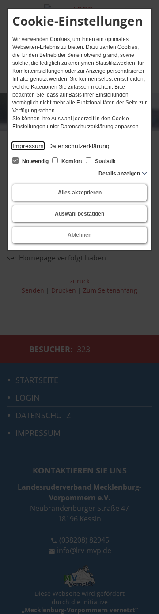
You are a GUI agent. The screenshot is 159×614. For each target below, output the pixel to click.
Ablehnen (79, 235)
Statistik (105, 161)
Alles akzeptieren (80, 193)
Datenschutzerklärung (79, 145)
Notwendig (35, 161)
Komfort (71, 161)
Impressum (28, 145)
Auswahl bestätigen (79, 214)
